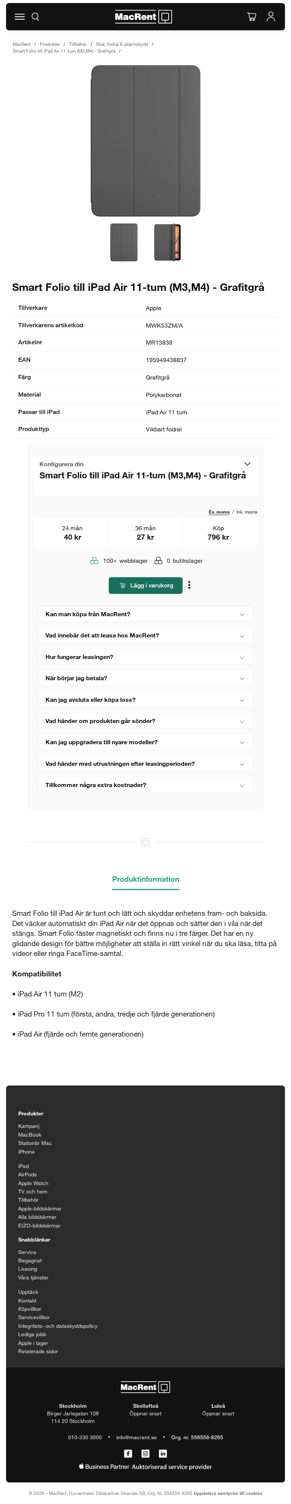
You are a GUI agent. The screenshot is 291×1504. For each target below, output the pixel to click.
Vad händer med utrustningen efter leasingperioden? (120, 763)
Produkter (50, 44)
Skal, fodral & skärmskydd (122, 44)
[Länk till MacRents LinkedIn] (163, 1454)
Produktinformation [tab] (145, 879)
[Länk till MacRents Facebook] (128, 1454)
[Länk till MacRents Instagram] (145, 1454)
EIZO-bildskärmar (39, 1225)
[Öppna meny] (19, 16)
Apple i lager (33, 1343)
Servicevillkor (34, 1317)
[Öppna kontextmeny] (190, 586)
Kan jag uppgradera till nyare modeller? (101, 741)
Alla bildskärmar (37, 1217)
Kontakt (27, 1300)
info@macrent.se (136, 1437)
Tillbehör (78, 44)
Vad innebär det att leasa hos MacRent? (102, 635)
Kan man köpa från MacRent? (87, 613)
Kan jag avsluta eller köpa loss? (90, 699)
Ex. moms (219, 512)
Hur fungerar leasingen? (79, 656)
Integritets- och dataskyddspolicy (57, 1326)
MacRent (22, 44)
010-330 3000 (85, 1437)
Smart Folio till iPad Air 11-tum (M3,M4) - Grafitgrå (64, 51)
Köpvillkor (29, 1309)
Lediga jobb (32, 1334)
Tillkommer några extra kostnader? (95, 784)
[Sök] (35, 17)
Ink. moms (246, 512)
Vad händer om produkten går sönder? (100, 720)
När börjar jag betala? (76, 677)
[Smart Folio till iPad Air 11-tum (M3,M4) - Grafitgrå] (145, 141)
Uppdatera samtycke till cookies (228, 1493)
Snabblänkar (34, 1239)
